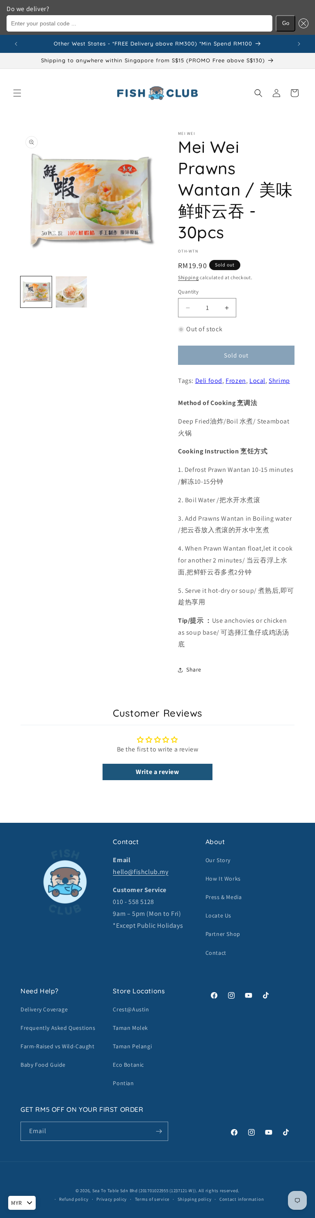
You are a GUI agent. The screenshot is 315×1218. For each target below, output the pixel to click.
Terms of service (152, 1199)
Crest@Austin (131, 1009)
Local (257, 380)
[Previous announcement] (16, 44)
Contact (215, 952)
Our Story (218, 860)
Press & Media (223, 897)
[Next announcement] (299, 44)
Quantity (188, 291)
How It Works (223, 878)
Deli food (208, 380)
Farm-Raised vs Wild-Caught (58, 1046)
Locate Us (218, 915)
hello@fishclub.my (140, 871)
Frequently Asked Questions (58, 1027)
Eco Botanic (128, 1064)
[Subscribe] (159, 1131)
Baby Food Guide (43, 1064)
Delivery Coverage (44, 1009)
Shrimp (279, 380)
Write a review (157, 771)
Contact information (241, 1199)
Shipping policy (195, 1199)
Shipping (188, 277)
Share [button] (193, 669)
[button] (301, 23)
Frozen (236, 380)
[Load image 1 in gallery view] (36, 291)
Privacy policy (111, 1199)
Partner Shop (222, 934)
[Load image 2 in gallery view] (71, 291)
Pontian (123, 1083)
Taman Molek (130, 1027)
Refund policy (73, 1199)
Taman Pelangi (132, 1046)
